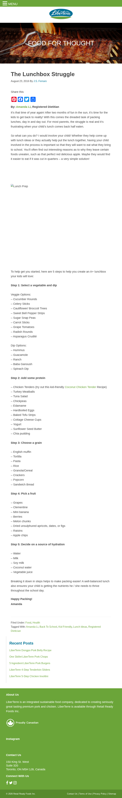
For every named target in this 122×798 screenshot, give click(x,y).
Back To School (48, 626)
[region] (61, 43)
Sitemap (112, 794)
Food (28, 622)
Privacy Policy (100, 794)
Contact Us (72, 794)
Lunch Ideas (80, 626)
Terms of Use (85, 794)
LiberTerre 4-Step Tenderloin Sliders (29, 669)
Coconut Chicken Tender (80, 387)
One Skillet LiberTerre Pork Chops (28, 656)
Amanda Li (23, 106)
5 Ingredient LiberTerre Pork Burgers (29, 663)
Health (36, 622)
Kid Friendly (65, 626)
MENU (12, 4)
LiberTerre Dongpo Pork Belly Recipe (30, 650)
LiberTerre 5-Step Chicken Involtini (28, 676)
